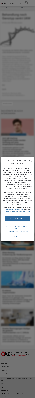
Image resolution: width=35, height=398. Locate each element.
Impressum (17, 236)
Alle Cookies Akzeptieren (17, 218)
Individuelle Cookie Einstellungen (18, 231)
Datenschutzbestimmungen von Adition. (17, 212)
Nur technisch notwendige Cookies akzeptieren (17, 227)
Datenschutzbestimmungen (14, 209)
